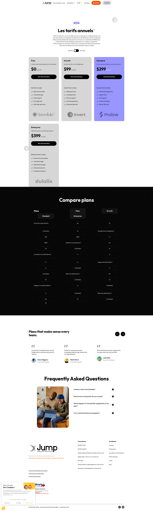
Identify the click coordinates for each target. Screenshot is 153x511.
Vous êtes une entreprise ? (116, 453)
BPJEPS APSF (82, 445)
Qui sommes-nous (59, 3)
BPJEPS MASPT (82, 449)
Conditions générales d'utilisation (38, 471)
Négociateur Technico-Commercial (88, 457)
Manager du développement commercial (89, 468)
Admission (87, 3)
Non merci (7, 503)
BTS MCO (80, 461)
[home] (46, 3)
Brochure (96, 3)
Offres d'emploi (113, 457)
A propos (111, 445)
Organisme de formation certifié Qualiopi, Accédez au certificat (46, 458)
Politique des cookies (35, 476)
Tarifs (110, 461)
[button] (71, 3)
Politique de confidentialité (36, 473)
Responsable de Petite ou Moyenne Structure (91, 453)
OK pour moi (29, 503)
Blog (110, 464)
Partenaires (112, 449)
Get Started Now (44, 77)
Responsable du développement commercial (91, 464)
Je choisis (18, 503)
